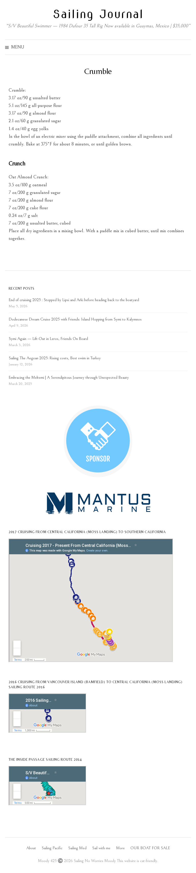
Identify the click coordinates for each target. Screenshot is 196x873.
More (120, 848)
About (31, 848)
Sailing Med (77, 848)
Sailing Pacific (52, 848)
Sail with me (101, 848)
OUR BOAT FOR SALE (150, 848)
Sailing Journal (98, 14)
